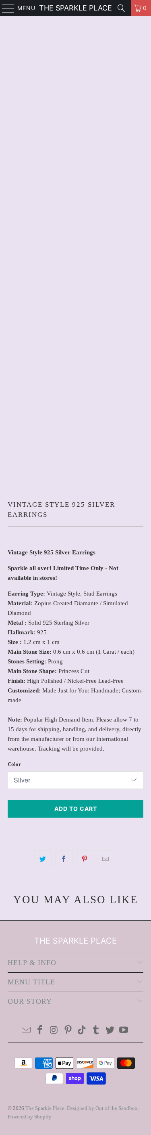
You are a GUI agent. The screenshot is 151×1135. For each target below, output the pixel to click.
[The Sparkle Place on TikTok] (82, 1030)
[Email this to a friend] (105, 859)
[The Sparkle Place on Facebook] (40, 1030)
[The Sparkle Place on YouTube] (124, 1030)
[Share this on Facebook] (63, 859)
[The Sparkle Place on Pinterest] (68, 1030)
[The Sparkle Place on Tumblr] (96, 1030)
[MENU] (4, 8)
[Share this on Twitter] (43, 859)
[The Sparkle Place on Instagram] (54, 1030)
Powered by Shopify (30, 1117)
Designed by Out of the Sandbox (102, 1108)
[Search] (121, 8)
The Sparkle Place (75, 8)
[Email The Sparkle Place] (26, 1030)
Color (14, 764)
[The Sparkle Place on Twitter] (110, 1030)
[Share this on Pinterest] (84, 859)
